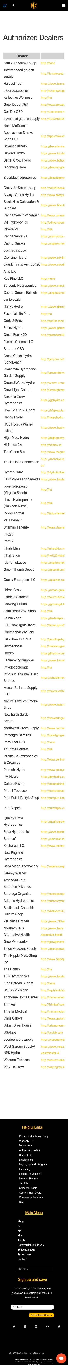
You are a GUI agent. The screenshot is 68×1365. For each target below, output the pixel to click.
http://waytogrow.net (54, 1067)
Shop (21, 1221)
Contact (22, 1259)
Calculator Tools (28, 1188)
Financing (24, 1169)
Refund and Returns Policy (33, 1136)
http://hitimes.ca (51, 445)
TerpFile (23, 1183)
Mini (20, 1235)
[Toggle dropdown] (13, 5)
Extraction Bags (26, 1249)
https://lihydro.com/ (53, 653)
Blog (21, 1202)
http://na (46, 97)
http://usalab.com (52, 1032)
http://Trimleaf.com (53, 1004)
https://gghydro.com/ (54, 400)
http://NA (47, 229)
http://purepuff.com (53, 798)
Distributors (25, 1155)
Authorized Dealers (29, 1150)
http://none (48, 63)
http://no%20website (54, 188)
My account (25, 1145)
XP (19, 1230)
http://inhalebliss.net (53, 548)
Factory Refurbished (30, 1173)
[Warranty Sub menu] (32, 1140)
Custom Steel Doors (30, 1192)
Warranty (24, 1140)
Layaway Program (28, 1178)
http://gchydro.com (53, 359)
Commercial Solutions (31, 1197)
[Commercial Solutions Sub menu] (43, 1245)
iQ (19, 1226)
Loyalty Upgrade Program (33, 1164)
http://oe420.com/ (52, 321)
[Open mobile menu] (63, 5)
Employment (26, 1159)
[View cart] (5, 5)
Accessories (24, 1254)
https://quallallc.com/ (54, 580)
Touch (21, 1240)
